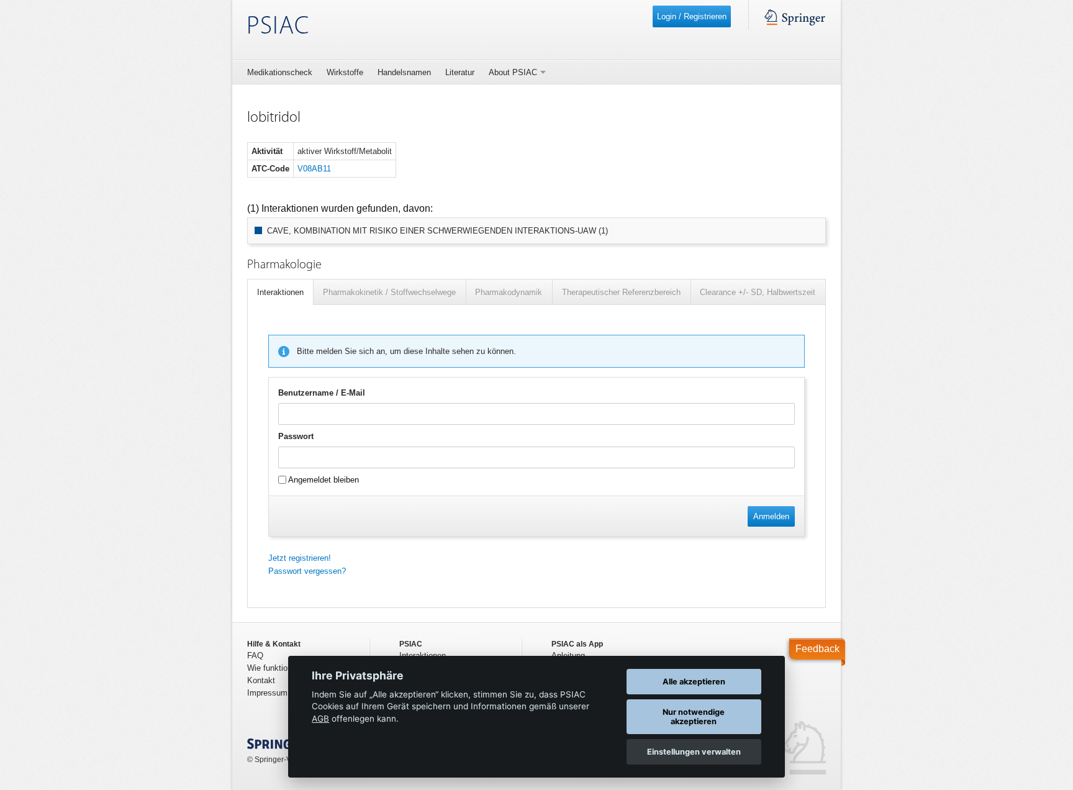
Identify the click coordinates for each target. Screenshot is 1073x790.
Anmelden (771, 516)
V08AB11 (314, 168)
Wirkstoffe (345, 72)
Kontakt (261, 680)
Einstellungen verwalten (694, 751)
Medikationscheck (279, 72)
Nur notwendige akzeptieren (694, 716)
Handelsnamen (404, 72)
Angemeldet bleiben (322, 479)
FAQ (255, 655)
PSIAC (278, 27)
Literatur (459, 72)
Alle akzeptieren (694, 681)
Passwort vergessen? (307, 571)
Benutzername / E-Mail (321, 392)
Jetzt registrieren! (299, 558)
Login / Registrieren (692, 16)
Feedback (817, 648)
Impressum (267, 692)
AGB (320, 719)
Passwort (296, 436)
